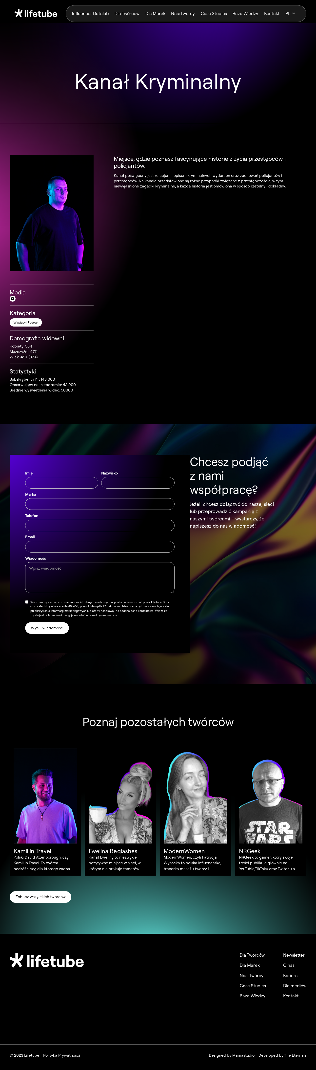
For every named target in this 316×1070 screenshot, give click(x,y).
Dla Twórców (127, 13)
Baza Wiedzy (245, 13)
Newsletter (294, 955)
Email (30, 536)
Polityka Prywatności (61, 1055)
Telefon (31, 515)
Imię (29, 473)
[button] (292, 13)
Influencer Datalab (90, 13)
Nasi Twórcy (183, 13)
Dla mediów (294, 986)
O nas (289, 965)
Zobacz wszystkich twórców (41, 896)
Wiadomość (35, 558)
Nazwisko (109, 473)
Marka (30, 494)
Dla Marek (155, 13)
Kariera (290, 975)
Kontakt (272, 13)
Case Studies (214, 13)
